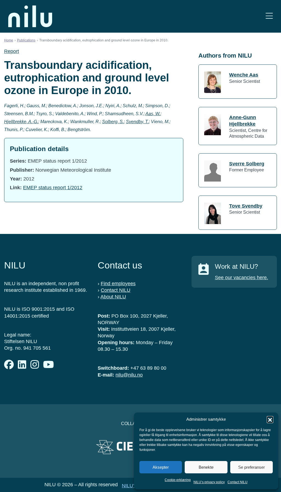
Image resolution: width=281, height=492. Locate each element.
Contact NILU (237, 482)
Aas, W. (152, 113)
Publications (26, 40)
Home (8, 40)
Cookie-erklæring (178, 480)
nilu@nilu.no (129, 375)
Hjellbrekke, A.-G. (21, 121)
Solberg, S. (113, 121)
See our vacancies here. (241, 277)
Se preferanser (251, 467)
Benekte (206, 467)
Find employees (118, 283)
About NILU (113, 296)
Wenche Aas (243, 75)
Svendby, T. (137, 121)
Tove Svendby (245, 206)
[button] (270, 419)
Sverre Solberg (246, 163)
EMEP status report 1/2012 (52, 187)
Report (11, 51)
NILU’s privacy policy (209, 482)
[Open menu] (269, 16)
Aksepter (161, 467)
